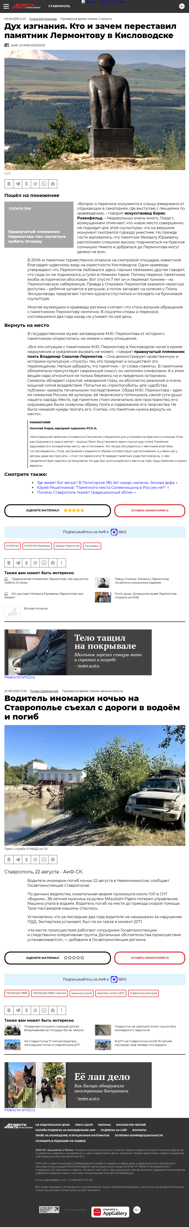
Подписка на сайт (114, 1130)
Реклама (104, 1124)
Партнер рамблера (75, 1209)
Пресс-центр (84, 1124)
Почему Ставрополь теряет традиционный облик (85, 492)
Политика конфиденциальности (139, 1135)
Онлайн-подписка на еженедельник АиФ (65, 1130)
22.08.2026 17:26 (15, 691)
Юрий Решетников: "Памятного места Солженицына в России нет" (101, 487)
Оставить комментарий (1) (149, 510)
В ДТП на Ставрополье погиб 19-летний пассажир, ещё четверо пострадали (143, 1043)
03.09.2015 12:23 (15, 19)
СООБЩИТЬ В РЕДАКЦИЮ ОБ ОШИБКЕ (60, 1141)
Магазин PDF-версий (131, 1124)
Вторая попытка (35, 608)
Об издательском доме (52, 1124)
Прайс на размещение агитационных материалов (72, 1135)
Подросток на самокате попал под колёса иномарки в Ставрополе (145, 1028)
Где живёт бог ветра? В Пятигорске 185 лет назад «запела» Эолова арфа (105, 483)
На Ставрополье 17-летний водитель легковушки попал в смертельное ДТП (52, 1043)
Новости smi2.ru (19, 677)
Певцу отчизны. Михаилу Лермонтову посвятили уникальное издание (142, 580)
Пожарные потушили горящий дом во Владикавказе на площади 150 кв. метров (53, 1028)
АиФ (7, 173)
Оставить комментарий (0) (150, 957)
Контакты (139, 1130)
